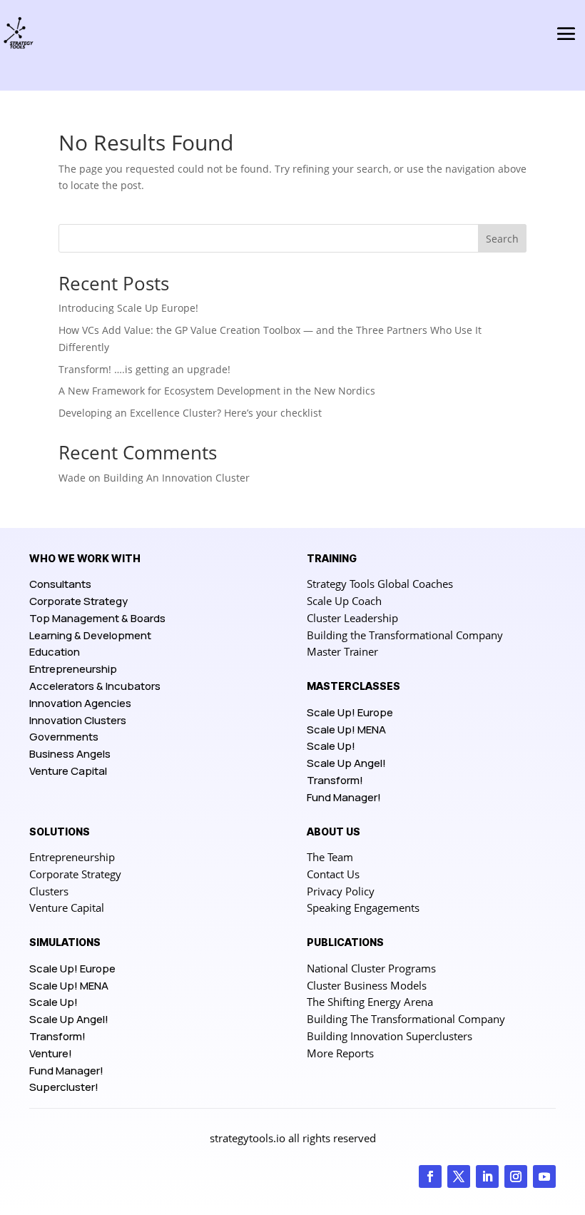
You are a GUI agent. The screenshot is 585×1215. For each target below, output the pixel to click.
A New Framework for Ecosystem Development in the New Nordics (216, 390)
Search (502, 238)
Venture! (50, 1053)
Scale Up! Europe (350, 712)
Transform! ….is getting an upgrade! (144, 369)
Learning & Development (90, 635)
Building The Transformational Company (406, 1019)
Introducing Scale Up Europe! (128, 308)
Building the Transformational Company (405, 635)
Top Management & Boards (97, 618)
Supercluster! (63, 1086)
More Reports (340, 1053)
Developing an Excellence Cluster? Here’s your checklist (190, 413)
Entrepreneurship (73, 668)
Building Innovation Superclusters (389, 1036)
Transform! (335, 780)
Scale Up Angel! (346, 763)
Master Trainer (342, 651)
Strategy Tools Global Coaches (380, 583)
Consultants (60, 583)
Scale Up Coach (344, 601)
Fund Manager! (344, 797)
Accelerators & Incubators (95, 685)
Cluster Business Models (367, 985)
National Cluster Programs (371, 968)
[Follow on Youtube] (544, 1176)
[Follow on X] (458, 1176)
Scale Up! (331, 745)
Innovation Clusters (77, 720)
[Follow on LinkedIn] (487, 1176)
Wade (72, 477)
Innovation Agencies (80, 703)
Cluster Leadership (352, 618)
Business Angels (70, 753)
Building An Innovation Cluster (176, 477)
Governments (63, 736)
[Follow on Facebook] (430, 1176)
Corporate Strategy (78, 601)
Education (54, 651)
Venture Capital (68, 770)
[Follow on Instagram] (515, 1176)
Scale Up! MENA (346, 729)
